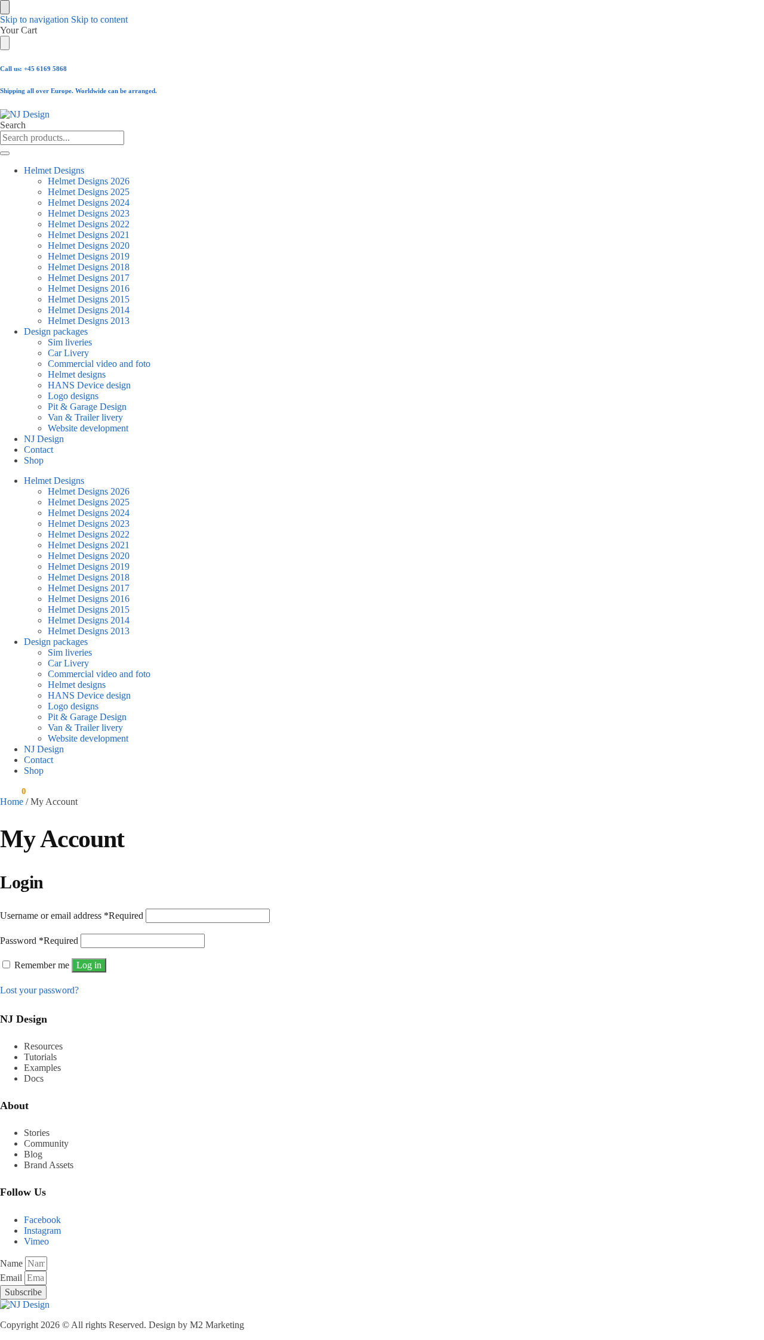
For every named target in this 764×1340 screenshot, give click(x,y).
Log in (88, 965)
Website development (88, 428)
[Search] (5, 153)
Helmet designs (77, 374)
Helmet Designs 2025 (89, 192)
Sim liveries (70, 342)
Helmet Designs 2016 (89, 288)
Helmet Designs (54, 170)
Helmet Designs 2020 (89, 245)
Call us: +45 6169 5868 (33, 68)
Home (11, 801)
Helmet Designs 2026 (89, 181)
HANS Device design (89, 385)
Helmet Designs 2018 (89, 267)
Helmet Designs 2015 (89, 299)
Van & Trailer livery (85, 417)
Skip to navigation (34, 19)
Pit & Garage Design (87, 407)
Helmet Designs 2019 (89, 256)
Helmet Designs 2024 (89, 202)
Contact (38, 449)
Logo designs (73, 396)
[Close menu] (5, 7)
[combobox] (62, 138)
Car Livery (68, 353)
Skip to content (99, 19)
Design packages (56, 331)
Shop (34, 460)
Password (39, 940)
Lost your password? (39, 990)
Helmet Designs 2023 (89, 213)
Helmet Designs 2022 (89, 224)
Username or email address (71, 915)
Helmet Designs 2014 (89, 310)
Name (12, 1263)
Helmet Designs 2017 (89, 278)
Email (12, 1278)
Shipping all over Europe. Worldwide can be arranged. (78, 90)
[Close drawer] (5, 43)
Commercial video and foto (99, 364)
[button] (13, 791)
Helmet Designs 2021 (89, 235)
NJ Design (44, 439)
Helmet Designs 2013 (89, 321)
